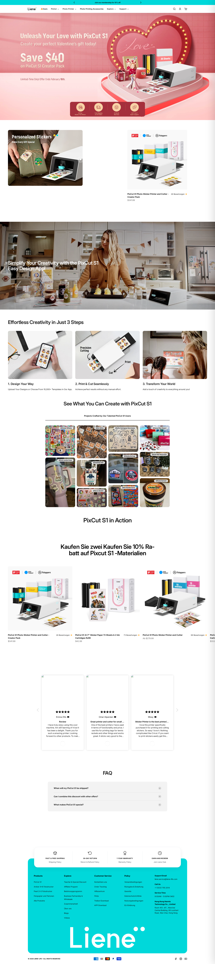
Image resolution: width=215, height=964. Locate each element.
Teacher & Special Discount (75, 882)
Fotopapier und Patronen (44, 896)
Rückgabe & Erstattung (133, 887)
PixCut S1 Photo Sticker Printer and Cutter (163, 635)
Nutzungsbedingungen (133, 901)
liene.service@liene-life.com (166, 879)
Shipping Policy (55, 862)
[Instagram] (180, 958)
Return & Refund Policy (90, 862)
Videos (67, 918)
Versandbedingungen (133, 882)
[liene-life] (32, 9)
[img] (63, 712)
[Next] (140, 2)
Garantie (127, 891)
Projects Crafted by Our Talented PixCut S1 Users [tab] (107, 416)
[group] (107, 66)
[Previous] (74, 2)
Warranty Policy (124, 862)
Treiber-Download (101, 901)
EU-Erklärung (129, 905)
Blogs (66, 913)
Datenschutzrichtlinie (132, 896)
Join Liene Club (160, 862)
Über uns (67, 908)
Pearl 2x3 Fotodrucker (43, 891)
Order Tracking (100, 887)
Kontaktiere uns (100, 882)
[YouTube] (185, 958)
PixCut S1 (38, 882)
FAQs (96, 896)
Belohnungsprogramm (73, 891)
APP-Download (100, 905)
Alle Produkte (39, 901)
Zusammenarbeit (71, 904)
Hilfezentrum (99, 891)
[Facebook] (175, 958)
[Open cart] (185, 9)
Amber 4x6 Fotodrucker (44, 887)
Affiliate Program (71, 887)
